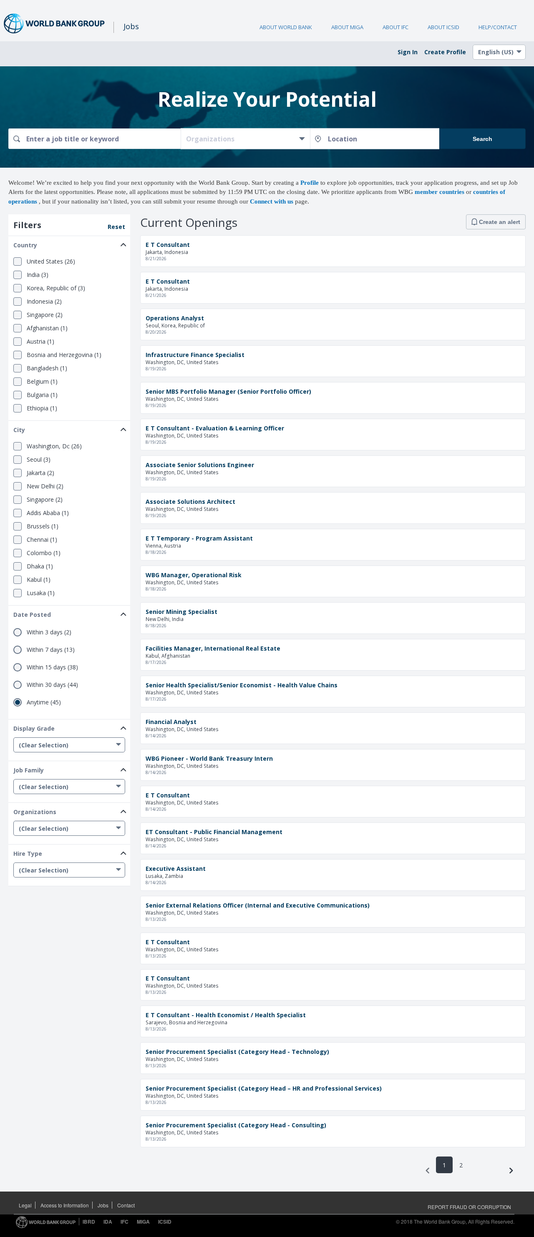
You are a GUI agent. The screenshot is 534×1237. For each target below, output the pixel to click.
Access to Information (64, 1205)
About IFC (395, 27)
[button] (69, 243)
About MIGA (347, 27)
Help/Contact (498, 27)
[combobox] (94, 138)
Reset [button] (116, 227)
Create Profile (445, 52)
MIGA (143, 1221)
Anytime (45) (44, 702)
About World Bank (285, 27)
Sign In (408, 52)
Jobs (103, 1205)
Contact (126, 1205)
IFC (124, 1221)
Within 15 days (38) (52, 667)
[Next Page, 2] (511, 1170)
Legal (25, 1205)
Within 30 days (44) (52, 685)
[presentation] (427, 1170)
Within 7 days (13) (51, 650)
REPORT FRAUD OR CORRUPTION (469, 1206)
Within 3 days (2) (49, 632)
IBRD (89, 1221)
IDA (107, 1221)
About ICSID (443, 27)
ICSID (164, 1221)
